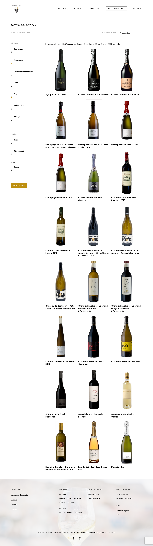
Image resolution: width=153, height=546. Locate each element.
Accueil (13, 33)
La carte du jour (116, 9)
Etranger (17, 116)
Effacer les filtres (19, 185)
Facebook (120, 498)
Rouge (16, 167)
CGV (117, 514)
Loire (16, 83)
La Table (77, 9)
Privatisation (93, 9)
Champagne (18, 60)
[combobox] (130, 33)
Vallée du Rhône (20, 105)
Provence (17, 94)
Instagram (128, 498)
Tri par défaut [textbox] (125, 33)
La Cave (60, 8)
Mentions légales (122, 511)
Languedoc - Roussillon (23, 71)
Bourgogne (18, 49)
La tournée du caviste (19, 495)
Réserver (137, 9)
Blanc (16, 140)
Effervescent (19, 151)
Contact (14, 509)
